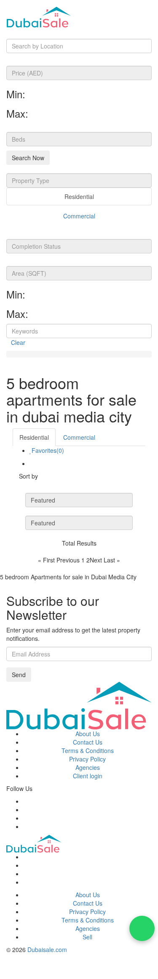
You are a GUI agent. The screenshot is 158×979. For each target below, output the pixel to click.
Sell (87, 937)
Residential (79, 196)
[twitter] (25, 809)
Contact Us (87, 742)
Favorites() (48, 450)
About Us (87, 733)
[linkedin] (25, 826)
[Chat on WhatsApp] (142, 928)
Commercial (79, 216)
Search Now (28, 157)
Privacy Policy (87, 759)
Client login (87, 776)
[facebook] (25, 801)
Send (19, 674)
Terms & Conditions (88, 750)
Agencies (87, 767)
